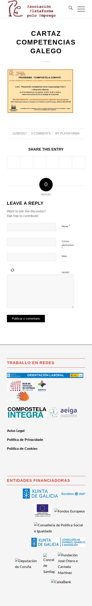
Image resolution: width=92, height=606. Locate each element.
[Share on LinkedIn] (65, 162)
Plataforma (70, 133)
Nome (66, 226)
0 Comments (41, 133)
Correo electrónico (68, 245)
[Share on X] (26, 162)
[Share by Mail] (78, 162)
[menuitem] (68, 9)
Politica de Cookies (22, 448)
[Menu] (79, 9)
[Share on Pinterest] (52, 162)
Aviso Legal (16, 431)
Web (64, 256)
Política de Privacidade (25, 440)
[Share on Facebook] (13, 162)
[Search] (68, 9)
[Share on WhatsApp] (39, 162)
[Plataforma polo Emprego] (38, 9)
